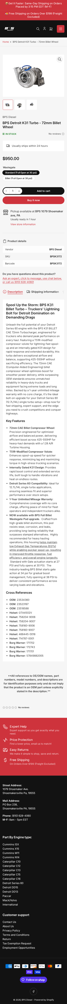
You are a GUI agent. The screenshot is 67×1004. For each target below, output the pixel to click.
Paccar (7, 896)
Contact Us (9, 922)
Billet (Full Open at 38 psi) (18, 178)
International (10, 904)
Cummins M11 (11, 853)
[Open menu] (60, 29)
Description (15, 291)
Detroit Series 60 (13, 883)
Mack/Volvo (10, 900)
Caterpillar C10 (11, 861)
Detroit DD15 (10, 887)
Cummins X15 (11, 848)
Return (7, 939)
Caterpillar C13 (11, 870)
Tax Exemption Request (17, 943)
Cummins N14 (11, 857)
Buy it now (33, 200)
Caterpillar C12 (11, 866)
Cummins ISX (11, 844)
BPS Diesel (9, 117)
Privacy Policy (11, 930)
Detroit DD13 (10, 891)
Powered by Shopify (44, 999)
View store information (23, 224)
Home (6, 41)
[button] (10, 707)
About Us (8, 926)
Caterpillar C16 (11, 878)
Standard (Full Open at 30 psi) (21, 172)
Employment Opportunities (19, 947)
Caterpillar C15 (11, 874)
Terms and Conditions (16, 934)
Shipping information (45, 291)
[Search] (38, 29)
